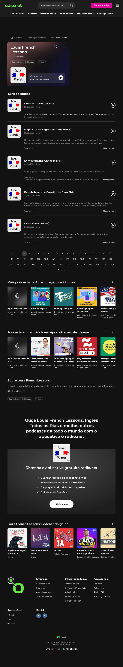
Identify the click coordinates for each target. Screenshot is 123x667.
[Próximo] (113, 281)
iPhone (11, 615)
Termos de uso (72, 584)
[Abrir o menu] (117, 5)
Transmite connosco (45, 597)
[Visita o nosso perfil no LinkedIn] (38, 615)
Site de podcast (15, 391)
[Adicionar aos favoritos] (55, 46)
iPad (10, 619)
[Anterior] (105, 281)
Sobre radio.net (43, 584)
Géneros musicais (85, 14)
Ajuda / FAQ (99, 592)
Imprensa (40, 588)
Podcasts (32, 14)
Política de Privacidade (75, 588)
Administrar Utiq (73, 597)
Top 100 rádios (17, 14)
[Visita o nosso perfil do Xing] (45, 615)
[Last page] (64, 269)
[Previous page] (18, 253)
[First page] (12, 253)
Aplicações (99, 588)
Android (11, 623)
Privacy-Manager (73, 601)
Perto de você (66, 14)
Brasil (63, 637)
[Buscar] (71, 5)
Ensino (41, 62)
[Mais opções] (63, 47)
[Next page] (58, 269)
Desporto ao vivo (48, 14)
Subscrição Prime (102, 597)
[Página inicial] (12, 37)
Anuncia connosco (44, 592)
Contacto (98, 584)
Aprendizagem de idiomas (23, 62)
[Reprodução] (60, 77)
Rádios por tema (105, 14)
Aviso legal (70, 592)
